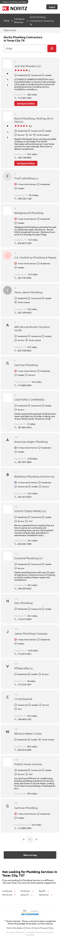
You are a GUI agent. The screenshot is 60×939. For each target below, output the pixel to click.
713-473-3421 (24, 653)
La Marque (7, 890)
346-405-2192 (24, 719)
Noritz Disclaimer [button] (15, 927)
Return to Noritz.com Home (14, 2)
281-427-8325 (24, 496)
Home (7, 20)
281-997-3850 (24, 462)
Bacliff (42, 890)
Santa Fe (25, 894)
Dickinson (26, 890)
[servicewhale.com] (30, 912)
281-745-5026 (24, 277)
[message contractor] (7, 73)
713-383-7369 (24, 97)
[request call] (7, 79)
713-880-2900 (24, 385)
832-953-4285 (24, 749)
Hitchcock (7, 894)
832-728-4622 (24, 350)
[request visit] (7, 85)
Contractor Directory (19, 20)
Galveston (44, 894)
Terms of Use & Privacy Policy (39, 927)
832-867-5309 (24, 243)
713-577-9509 (24, 619)
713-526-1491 (24, 684)
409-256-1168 (24, 198)
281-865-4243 (24, 427)
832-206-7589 (24, 543)
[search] (51, 48)
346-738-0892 (24, 157)
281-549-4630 (24, 312)
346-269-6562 (24, 588)
